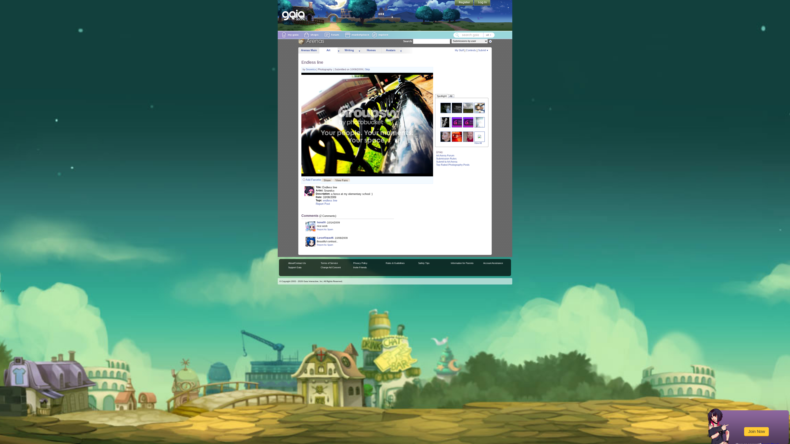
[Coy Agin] (469, 136)
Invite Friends (360, 267)
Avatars (390, 50)
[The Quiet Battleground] (458, 107)
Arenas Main (309, 50)
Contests (471, 50)
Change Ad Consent (331, 267)
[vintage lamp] (470, 122)
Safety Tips (424, 263)
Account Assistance (493, 263)
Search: (407, 41)
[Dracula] (445, 136)
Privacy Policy (360, 263)
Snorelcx (311, 69)
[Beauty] (469, 107)
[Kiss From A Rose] (479, 136)
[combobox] (474, 35)
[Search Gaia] (457, 35)
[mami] (481, 107)
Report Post (323, 203)
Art (328, 50)
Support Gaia (294, 267)
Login (482, 3)
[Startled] (458, 136)
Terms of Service (329, 263)
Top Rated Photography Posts (452, 164)
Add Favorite (313, 179)
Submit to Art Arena (446, 161)
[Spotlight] (479, 122)
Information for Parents (462, 263)
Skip (367, 69)
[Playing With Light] (445, 122)
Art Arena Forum (445, 155)
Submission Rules (446, 158)
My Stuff (459, 50)
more (338, 50)
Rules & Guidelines (395, 263)
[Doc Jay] (447, 107)
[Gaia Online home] (294, 15)
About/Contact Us (297, 263)
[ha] (459, 122)
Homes (371, 50)
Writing (349, 50)
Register (464, 3)
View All (478, 143)
